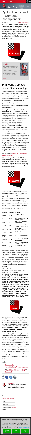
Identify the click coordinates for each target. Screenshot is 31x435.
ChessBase (11, 383)
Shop (3, 1)
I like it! (21, 22)
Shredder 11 (17, 370)
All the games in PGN (11, 366)
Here (10, 424)
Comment (4, 409)
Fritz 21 (5, 64)
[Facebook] (7, 377)
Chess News (12, 7)
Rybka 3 (10, 369)
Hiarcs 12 (23, 369)
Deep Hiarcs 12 (9, 370)
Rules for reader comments (8, 398)
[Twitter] (11, 377)
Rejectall (16, 431)
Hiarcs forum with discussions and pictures (16, 367)
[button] (11, 1)
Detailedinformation (7, 431)
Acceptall (25, 431)
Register (14, 407)
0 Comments (26, 22)
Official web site (9, 365)
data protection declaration (23, 427)
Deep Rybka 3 (16, 369)
